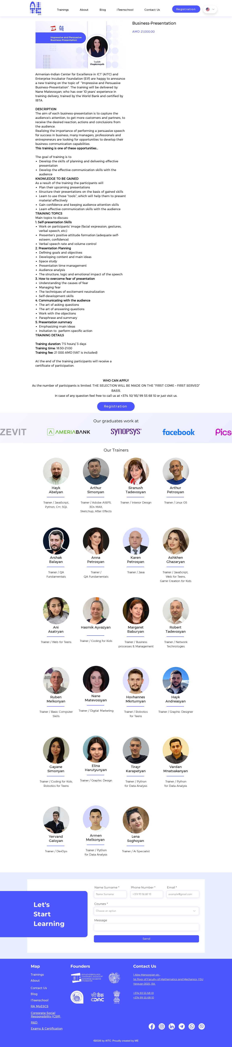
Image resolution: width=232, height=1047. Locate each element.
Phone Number (142, 887)
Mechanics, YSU (193, 979)
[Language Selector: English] (210, 9)
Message (100, 920)
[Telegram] (182, 1026)
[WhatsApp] (191, 1026)
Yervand (56, 836)
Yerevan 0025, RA (144, 983)
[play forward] (227, 432)
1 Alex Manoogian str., (146, 974)
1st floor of (140, 979)
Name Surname (105, 887)
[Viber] (201, 1026)
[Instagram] (162, 1026)
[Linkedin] (172, 1026)
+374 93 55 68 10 (143, 993)
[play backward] (4, 432)
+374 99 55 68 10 (143, 997)
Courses (100, 903)
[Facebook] (152, 1026)
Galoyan (56, 841)
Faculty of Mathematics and (165, 979)
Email (171, 887)
